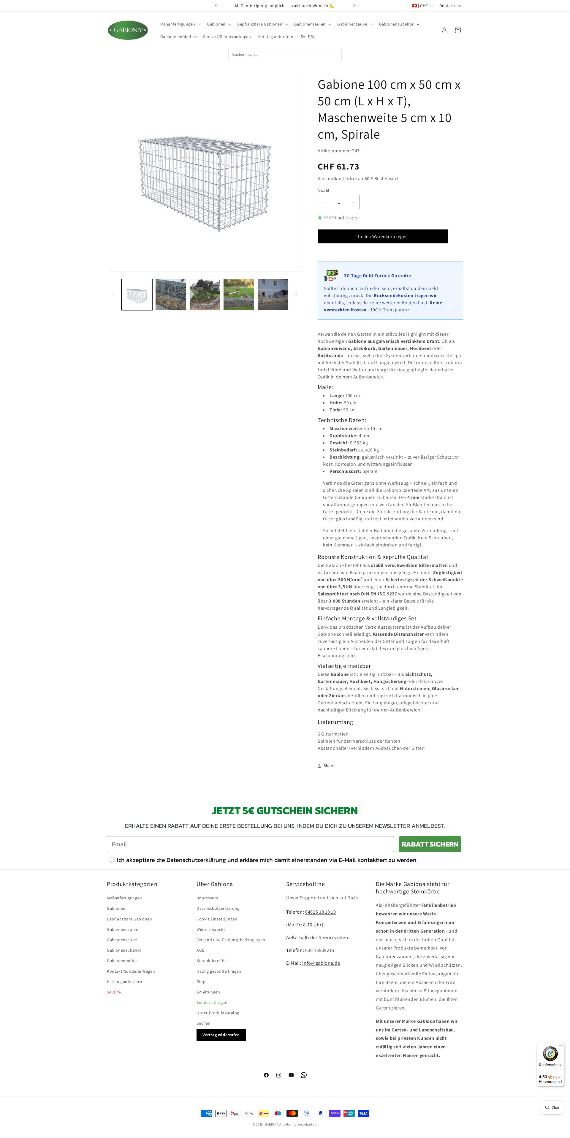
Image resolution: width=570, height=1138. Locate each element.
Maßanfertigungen (124, 898)
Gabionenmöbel (122, 960)
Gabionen (116, 908)
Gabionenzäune (122, 939)
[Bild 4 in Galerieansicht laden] (238, 294)
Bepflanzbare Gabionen (129, 919)
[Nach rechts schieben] (296, 294)
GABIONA (272, 1124)
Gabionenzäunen (394, 956)
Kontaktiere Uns (212, 960)
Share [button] (329, 765)
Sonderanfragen (212, 1002)
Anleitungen (208, 992)
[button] (180, 24)
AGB (201, 950)
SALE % (114, 992)
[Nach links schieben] (113, 294)
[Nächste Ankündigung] (354, 5)
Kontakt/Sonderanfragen (131, 971)
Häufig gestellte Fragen (219, 971)
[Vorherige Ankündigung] (215, 5)
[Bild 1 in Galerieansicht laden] (136, 294)
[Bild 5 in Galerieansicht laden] (272, 294)
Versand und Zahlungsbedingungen (231, 939)
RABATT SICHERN (430, 844)
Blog (201, 981)
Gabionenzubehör (124, 950)
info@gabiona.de (321, 963)
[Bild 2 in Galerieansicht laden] (170, 294)
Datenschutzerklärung (218, 908)
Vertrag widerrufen (221, 1034)
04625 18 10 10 (320, 912)
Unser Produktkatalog (218, 1012)
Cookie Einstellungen (217, 919)
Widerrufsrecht (211, 929)
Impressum (207, 898)
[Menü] (560, 1046)
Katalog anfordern (124, 981)
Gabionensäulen (122, 929)
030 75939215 (319, 950)
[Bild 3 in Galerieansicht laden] (204, 294)
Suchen (204, 1023)
